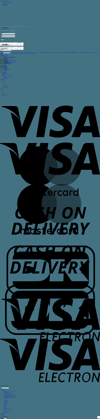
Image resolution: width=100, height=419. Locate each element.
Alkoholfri (1, 52)
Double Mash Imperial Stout (48, 52)
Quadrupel (5, 53)
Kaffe (76, 52)
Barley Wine (16, 52)
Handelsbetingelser (4, 72)
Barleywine (19, 52)
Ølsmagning (6, 412)
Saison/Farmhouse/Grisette (8, 58)
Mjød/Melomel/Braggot (8, 395)
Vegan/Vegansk (7, 68)
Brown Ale (33, 52)
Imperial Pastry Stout (64, 52)
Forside (1, 45)
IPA (75, 52)
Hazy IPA (54, 52)
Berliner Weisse (26, 52)
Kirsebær (78, 52)
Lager (79, 52)
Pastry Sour (92, 52)
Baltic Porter (11, 52)
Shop (2, 390)
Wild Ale (31, 53)
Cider (38, 52)
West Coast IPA (27, 53)
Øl (3, 399)
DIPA (42, 52)
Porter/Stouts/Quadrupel (8, 397)
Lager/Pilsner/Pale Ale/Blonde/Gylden (10, 391)
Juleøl (5, 404)
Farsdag (6, 70)
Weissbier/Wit (7, 392)
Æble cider (34, 53)
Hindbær (57, 52)
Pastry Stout (96, 52)
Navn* (2, 32)
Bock (29, 52)
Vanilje (23, 53)
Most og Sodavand (7, 74)
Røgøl (5, 398)
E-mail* (3, 34)
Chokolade (36, 52)
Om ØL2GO (3, 413)
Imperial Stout (71, 52)
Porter (3, 53)
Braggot (30, 52)
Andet (4, 71)
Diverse (4, 410)
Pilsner (1, 53)
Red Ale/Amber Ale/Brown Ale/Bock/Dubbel (11, 61)
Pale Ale (89, 52)
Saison (8, 53)
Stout (20, 53)
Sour (18, 53)
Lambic (81, 52)
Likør (5, 73)
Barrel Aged (22, 52)
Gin (52, 52)
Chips (5, 409)
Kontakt (3, 73)
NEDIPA (84, 52)
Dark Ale (40, 52)
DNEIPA (44, 52)
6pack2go (6, 400)
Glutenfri (6, 402)
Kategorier (4, 56)
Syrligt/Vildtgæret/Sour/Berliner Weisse (10, 60)
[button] (5, 5)
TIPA (22, 53)
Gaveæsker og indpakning (8, 411)
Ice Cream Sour (59, 52)
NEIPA (86, 52)
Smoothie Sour (15, 53)
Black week (6, 403)
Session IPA (10, 53)
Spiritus (6, 406)
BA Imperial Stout (6, 52)
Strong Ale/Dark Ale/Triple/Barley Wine (10, 62)
